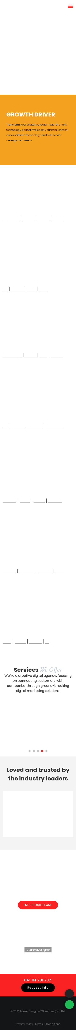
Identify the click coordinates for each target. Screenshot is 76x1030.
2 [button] (34, 751)
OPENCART (55, 500)
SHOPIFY (39, 500)
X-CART (25, 500)
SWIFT (43, 288)
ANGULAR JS (11, 218)
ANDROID (17, 288)
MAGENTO (9, 500)
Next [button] (71, 843)
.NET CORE (45, 570)
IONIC (43, 354)
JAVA (58, 570)
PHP (5, 425)
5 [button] (46, 751)
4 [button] (42, 751)
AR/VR (7, 641)
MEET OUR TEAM (38, 905)
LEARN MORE (38, 962)
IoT (47, 641)
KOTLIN (31, 288)
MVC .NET (9, 570)
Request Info (38, 987)
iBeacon (20, 641)
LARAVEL (17, 425)
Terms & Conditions (47, 1024)
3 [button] (38, 751)
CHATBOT (35, 641)
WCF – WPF (26, 570)
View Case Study (24, 61)
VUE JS (58, 218)
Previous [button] (66, 843)
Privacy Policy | (25, 1024)
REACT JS (44, 218)
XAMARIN (57, 354)
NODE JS (28, 218)
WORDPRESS (34, 425)
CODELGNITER (55, 425)
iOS (5, 288)
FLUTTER (30, 354)
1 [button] (29, 751)
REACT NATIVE (12, 354)
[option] (38, 47)
